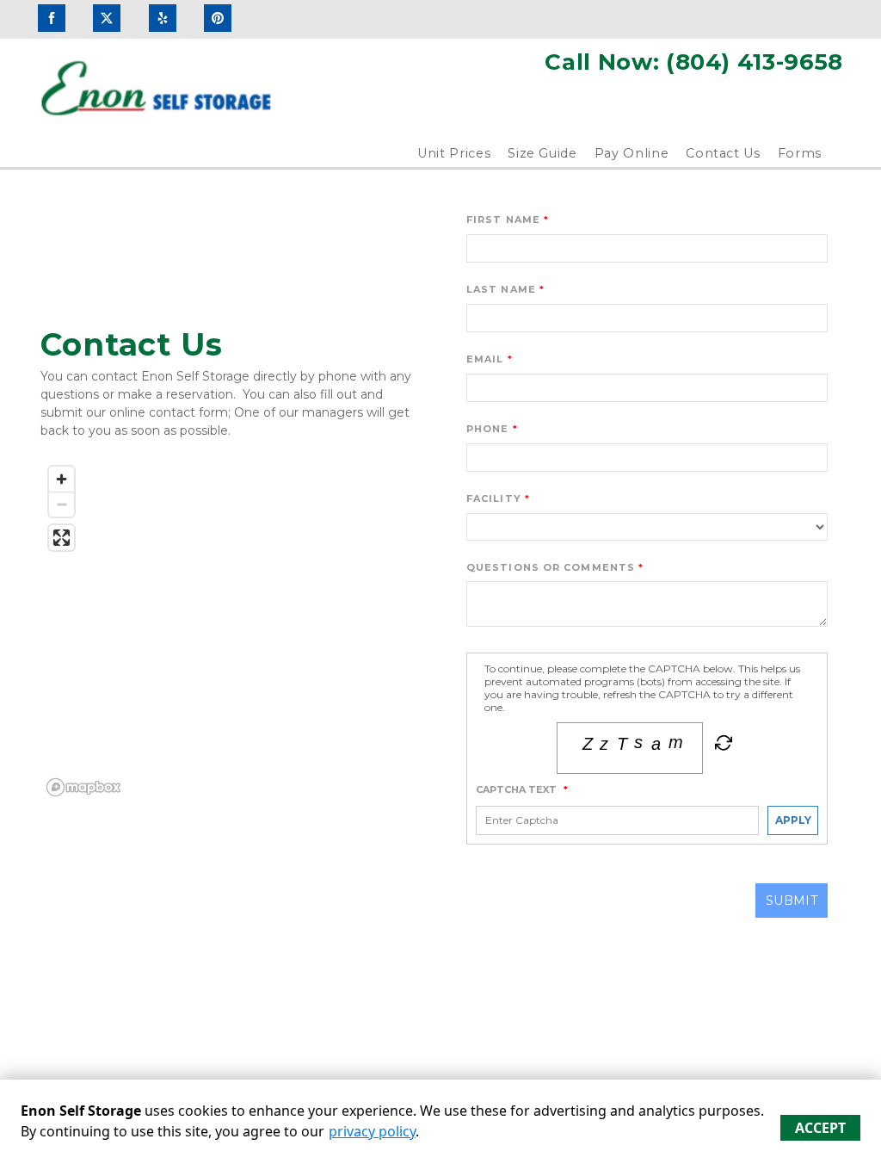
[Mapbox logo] (83, 787)
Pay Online (632, 153)
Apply (793, 820)
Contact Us (723, 153)
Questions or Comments (550, 567)
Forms (800, 153)
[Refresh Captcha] (721, 746)
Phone (487, 429)
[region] (234, 630)
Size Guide (542, 153)
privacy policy (372, 1131)
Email (485, 359)
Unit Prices (453, 153)
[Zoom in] (61, 479)
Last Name (501, 289)
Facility (493, 498)
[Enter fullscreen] (61, 537)
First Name (503, 220)
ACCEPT (820, 1127)
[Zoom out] (61, 504)
